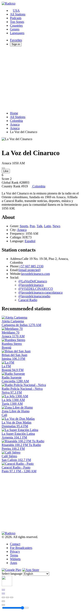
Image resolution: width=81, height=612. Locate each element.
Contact (15, 544)
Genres (14, 29)
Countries (16, 25)
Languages (17, 33)
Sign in (16, 44)
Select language (12, 573)
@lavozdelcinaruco (31, 285)
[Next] (11, 597)
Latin (47, 226)
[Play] (7, 597)
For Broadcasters (21, 548)
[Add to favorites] (3, 601)
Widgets (15, 559)
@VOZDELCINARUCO (35, 288)
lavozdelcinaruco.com (35, 273)
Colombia (16, 120)
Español (30, 241)
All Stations (17, 14)
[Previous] (3, 597)
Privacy (15, 551)
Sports (24, 226)
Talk (39, 226)
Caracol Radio (27, 300)
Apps (13, 563)
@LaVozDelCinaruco (32, 281)
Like (5, 171)
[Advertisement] (40, 79)
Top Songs (17, 22)
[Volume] (3, 605)
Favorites (16, 40)
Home (14, 113)
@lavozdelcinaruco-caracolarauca (40, 292)
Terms (14, 555)
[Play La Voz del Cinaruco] (3, 168)
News (56, 226)
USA (16, 10)
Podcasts (15, 18)
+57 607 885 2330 (31, 266)
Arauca (15, 124)
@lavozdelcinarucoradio (34, 296)
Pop (32, 226)
